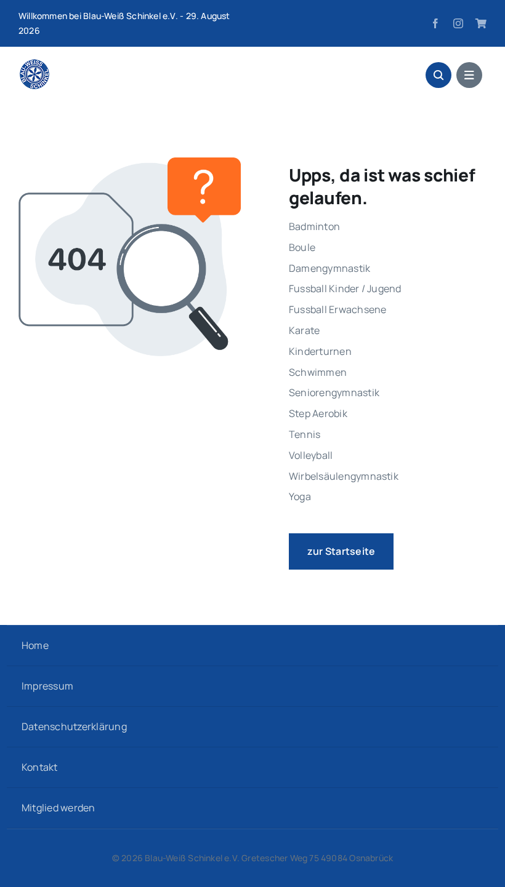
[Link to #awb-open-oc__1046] (438, 75)
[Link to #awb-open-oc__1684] (469, 75)
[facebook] (435, 23)
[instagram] (458, 23)
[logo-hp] (34, 64)
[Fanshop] (481, 23)
